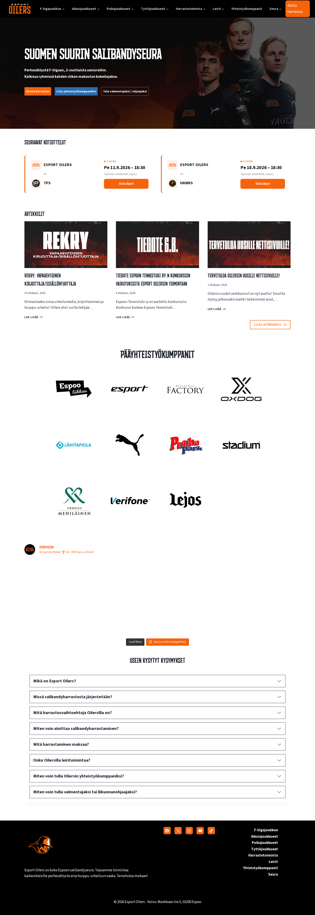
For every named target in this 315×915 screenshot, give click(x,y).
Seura (273, 874)
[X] (178, 830)
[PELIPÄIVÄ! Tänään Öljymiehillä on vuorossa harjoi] (56, 617)
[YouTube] (200, 830)
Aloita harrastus (295, 8)
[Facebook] (167, 830)
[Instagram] (189, 830)
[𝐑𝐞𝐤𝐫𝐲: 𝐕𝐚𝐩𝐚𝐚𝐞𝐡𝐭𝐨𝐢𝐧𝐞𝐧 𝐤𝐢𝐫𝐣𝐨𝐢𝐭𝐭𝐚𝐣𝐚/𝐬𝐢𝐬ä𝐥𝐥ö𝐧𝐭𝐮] (124, 617)
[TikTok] (211, 830)
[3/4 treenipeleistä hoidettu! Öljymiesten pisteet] (191, 578)
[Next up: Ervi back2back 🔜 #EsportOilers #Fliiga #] (258, 617)
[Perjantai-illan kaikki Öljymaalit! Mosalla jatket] (56, 578)
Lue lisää (32, 317)
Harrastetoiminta (263, 855)
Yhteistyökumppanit (246, 8)
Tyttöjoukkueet (264, 849)
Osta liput (126, 183)
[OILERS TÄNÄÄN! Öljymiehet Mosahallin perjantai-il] (258, 578)
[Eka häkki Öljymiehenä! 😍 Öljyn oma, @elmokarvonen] (124, 578)
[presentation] (65, 244)
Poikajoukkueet (265, 842)
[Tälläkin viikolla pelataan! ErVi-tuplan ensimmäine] (191, 617)
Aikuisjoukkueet (264, 836)
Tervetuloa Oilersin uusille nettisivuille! (244, 275)
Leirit (273, 861)
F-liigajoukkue (266, 830)
